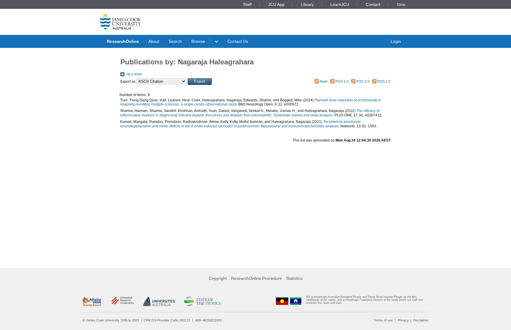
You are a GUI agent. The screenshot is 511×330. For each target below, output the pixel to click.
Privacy (403, 320)
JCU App (276, 4)
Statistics (294, 278)
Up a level (134, 74)
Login (396, 41)
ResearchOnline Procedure (256, 278)
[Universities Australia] (159, 301)
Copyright (218, 278)
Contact (373, 4)
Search (175, 41)
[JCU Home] (120, 20)
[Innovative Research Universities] (122, 301)
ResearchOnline (123, 41)
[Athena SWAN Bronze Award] (92, 301)
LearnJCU (339, 4)
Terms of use (383, 320)
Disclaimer (420, 320)
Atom (323, 81)
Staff (247, 4)
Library (307, 4)
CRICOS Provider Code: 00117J (167, 320)
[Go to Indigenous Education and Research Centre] (282, 301)
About (153, 41)
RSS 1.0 (342, 81)
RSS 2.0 (363, 81)
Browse (198, 41)
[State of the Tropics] (202, 301)
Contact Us (237, 41)
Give (401, 4)
